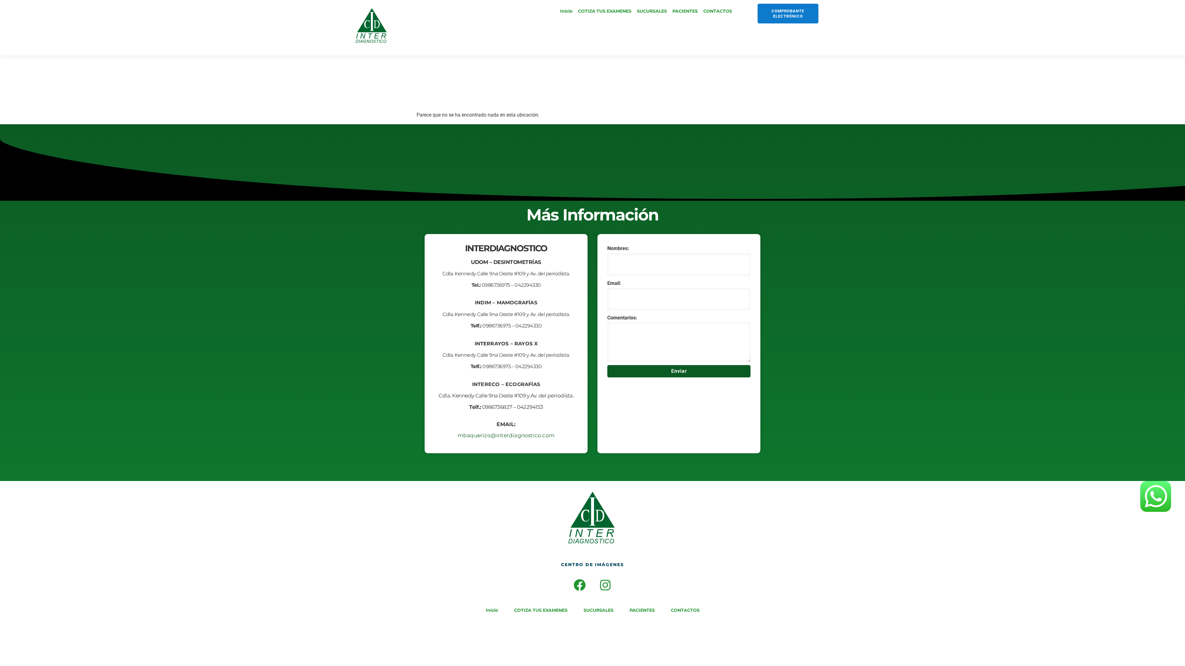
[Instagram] (605, 585)
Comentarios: (622, 318)
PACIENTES (685, 11)
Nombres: (618, 248)
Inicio (566, 11)
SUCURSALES (652, 11)
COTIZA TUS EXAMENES (604, 11)
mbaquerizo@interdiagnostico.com (506, 435)
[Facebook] (580, 585)
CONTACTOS (717, 11)
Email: (614, 283)
